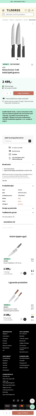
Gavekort (5, 360)
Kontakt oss (6, 376)
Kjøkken (12, 20)
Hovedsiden (5, 20)
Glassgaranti (23, 363)
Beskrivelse (6, 164)
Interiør (5, 365)
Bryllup (5, 341)
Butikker (22, 336)
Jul (3, 350)
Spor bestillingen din (9, 394)
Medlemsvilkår (24, 367)
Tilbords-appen (24, 338)
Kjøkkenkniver (18, 20)
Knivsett (26, 20)
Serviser (5, 343)
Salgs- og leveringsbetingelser (9, 382)
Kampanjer (6, 370)
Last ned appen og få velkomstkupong (18, 158)
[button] (32, 64)
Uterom (5, 367)
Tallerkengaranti (24, 365)
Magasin (5, 334)
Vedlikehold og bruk (9, 212)
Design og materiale (9, 208)
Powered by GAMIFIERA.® (7, 227)
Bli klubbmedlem (24, 358)
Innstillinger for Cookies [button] (24, 348)
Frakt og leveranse (8, 390)
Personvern (23, 345)
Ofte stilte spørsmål (8, 379)
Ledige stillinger (24, 343)
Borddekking (6, 358)
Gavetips (5, 338)
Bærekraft (22, 341)
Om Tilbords (23, 334)
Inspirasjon (6, 336)
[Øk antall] (10, 93)
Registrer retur (7, 387)
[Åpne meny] (3, 10)
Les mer (4, 180)
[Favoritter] (21, 273)
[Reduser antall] (4, 93)
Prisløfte (14, 154)
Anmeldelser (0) (9, 222)
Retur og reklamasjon (9, 385)
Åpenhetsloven (24, 352)
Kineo (19, 201)
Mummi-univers (7, 345)
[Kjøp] (24, 273)
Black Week (6, 348)
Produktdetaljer (8, 186)
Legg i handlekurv (23, 93)
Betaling (5, 392)
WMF (4, 67)
